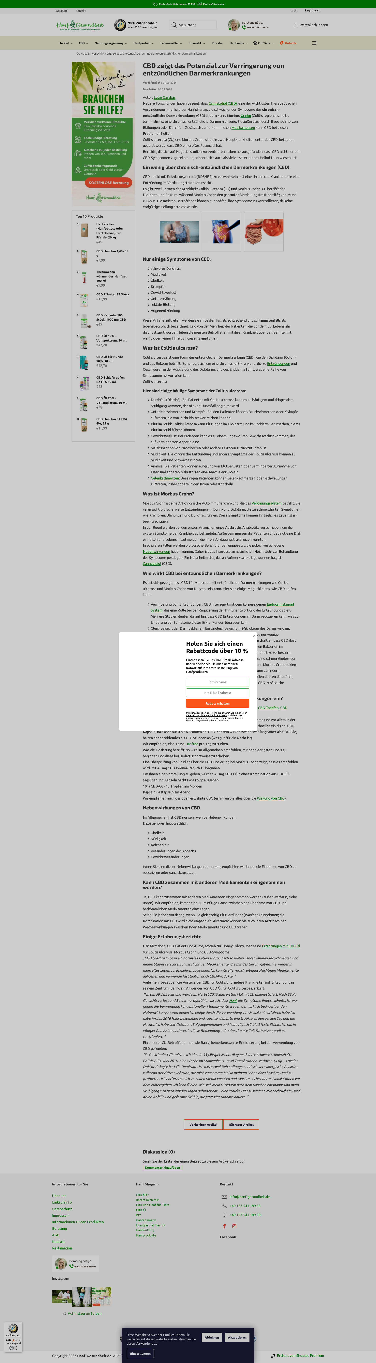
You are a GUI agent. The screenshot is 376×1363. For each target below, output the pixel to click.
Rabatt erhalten (218, 703)
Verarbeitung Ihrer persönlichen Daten (206, 715)
